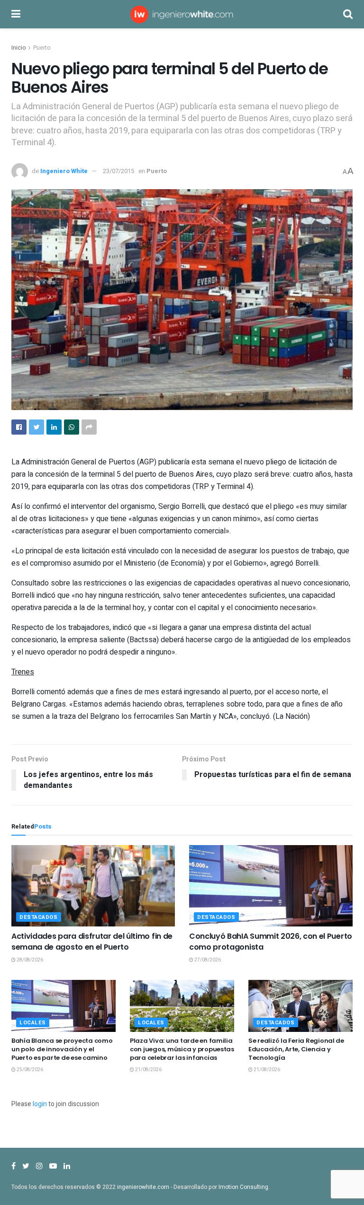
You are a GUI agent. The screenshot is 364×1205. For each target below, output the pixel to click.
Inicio (18, 48)
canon (221, 518)
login (40, 1104)
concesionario (326, 583)
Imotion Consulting (243, 1187)
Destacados (38, 917)
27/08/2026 (207, 960)
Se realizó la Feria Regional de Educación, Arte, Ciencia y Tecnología (296, 1049)
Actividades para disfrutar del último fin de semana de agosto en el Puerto (92, 941)
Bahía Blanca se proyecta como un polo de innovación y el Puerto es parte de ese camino (61, 1049)
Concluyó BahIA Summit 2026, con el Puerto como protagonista (270, 941)
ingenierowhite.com (143, 1187)
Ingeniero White (64, 170)
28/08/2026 (29, 960)
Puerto (41, 48)
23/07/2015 (118, 170)
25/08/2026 (29, 1069)
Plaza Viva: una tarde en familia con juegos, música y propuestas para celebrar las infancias (182, 1049)
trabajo (322, 551)
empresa (237, 627)
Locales (32, 1023)
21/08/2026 (148, 1069)
